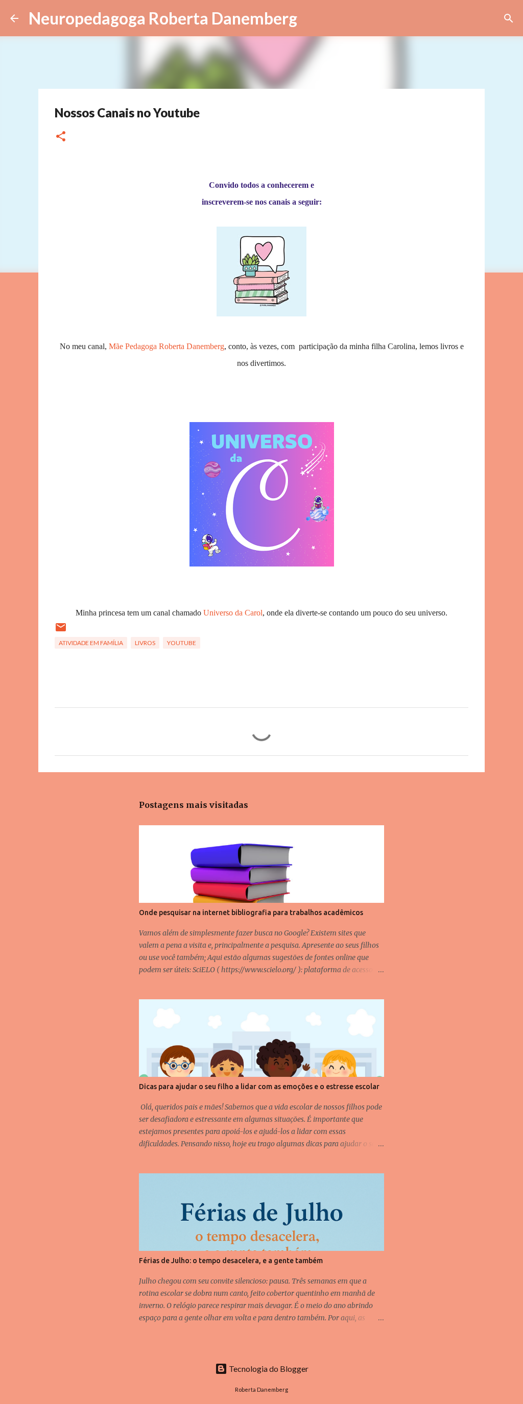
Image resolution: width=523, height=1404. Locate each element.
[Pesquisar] (311, 18)
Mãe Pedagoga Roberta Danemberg (166, 346)
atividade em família (91, 643)
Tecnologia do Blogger (267, 1368)
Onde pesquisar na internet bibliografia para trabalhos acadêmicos (251, 912)
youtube (181, 643)
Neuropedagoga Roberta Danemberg (163, 18)
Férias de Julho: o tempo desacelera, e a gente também (231, 1261)
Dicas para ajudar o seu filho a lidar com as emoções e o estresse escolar (259, 1086)
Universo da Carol (233, 612)
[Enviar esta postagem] (61, 631)
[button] (61, 137)
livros (145, 643)
